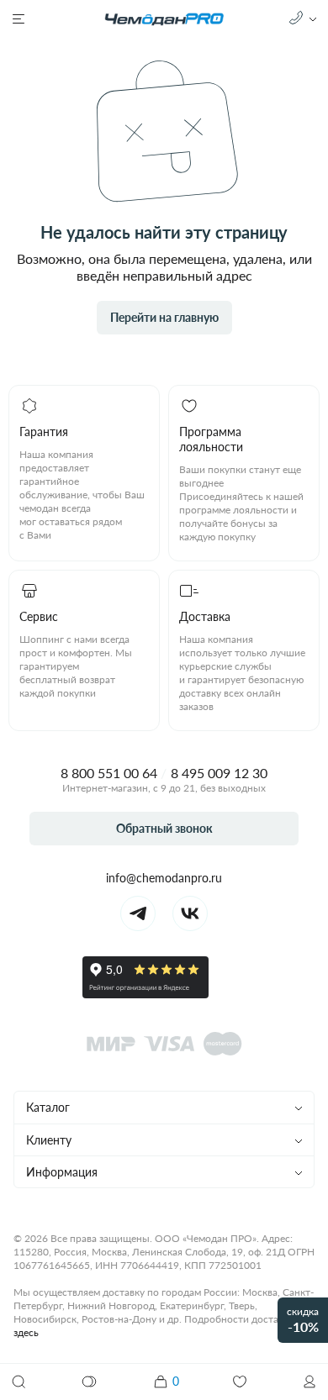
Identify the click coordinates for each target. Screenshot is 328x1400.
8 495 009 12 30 (219, 773)
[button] (309, 1381)
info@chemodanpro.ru (164, 878)
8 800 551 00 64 (109, 773)
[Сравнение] (90, 1381)
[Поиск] (18, 1381)
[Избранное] (240, 1381)
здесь (26, 1332)
